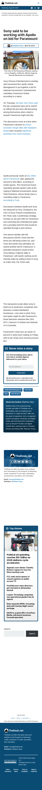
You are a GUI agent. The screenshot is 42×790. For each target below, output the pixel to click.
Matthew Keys (18, 45)
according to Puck (11, 200)
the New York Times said (27, 103)
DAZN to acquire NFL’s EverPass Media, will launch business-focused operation (21, 615)
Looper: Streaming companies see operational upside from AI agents (20, 597)
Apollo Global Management (12, 390)
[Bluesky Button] (19, 461)
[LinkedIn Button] (15, 461)
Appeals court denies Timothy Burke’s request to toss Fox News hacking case (20, 569)
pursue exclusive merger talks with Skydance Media (19, 128)
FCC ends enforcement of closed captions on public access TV (18, 579)
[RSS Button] (30, 461)
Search (7, 629)
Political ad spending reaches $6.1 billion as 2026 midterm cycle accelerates (18, 558)
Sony (6, 394)
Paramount (28, 390)
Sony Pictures (15, 394)
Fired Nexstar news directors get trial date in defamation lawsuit (20, 588)
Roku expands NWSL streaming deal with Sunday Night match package (20, 606)
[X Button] (11, 461)
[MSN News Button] (26, 461)
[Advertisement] (22, 155)
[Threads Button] (23, 461)
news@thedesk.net (16, 479)
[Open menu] (38, 3)
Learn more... (35, 15)
